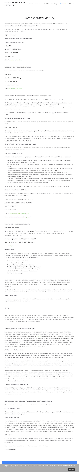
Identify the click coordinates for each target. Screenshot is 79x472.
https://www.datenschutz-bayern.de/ (20, 217)
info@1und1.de (13, 246)
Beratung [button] (54, 4)
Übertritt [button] (71, 4)
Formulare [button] (63, 4)
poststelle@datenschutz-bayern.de (19, 213)
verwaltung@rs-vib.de (15, 60)
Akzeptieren (71, 469)
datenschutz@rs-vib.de (15, 88)
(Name (39, 336)
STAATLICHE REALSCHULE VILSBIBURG (15, 4)
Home (31, 4)
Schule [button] (38, 4)
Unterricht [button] (46, 4)
